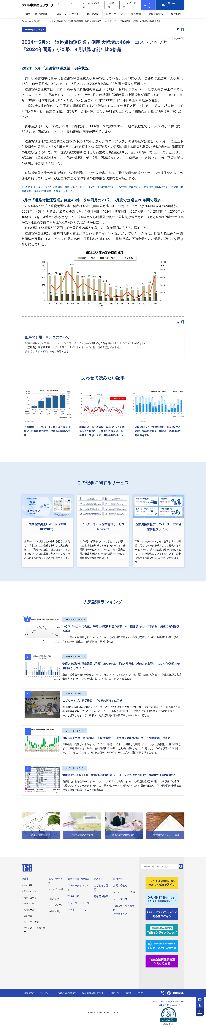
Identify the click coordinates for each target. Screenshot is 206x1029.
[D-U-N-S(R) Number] (162, 898)
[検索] (181, 866)
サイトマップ (120, 899)
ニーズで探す (56, 905)
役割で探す (55, 911)
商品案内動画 (101, 896)
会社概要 (28, 885)
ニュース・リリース (78, 903)
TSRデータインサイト (67, 13)
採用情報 (118, 878)
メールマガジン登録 (124, 892)
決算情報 (28, 915)
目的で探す (55, 899)
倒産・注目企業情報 (36, 13)
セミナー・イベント (78, 909)
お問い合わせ (120, 885)
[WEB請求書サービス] (41, 825)
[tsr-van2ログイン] (162, 882)
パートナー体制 (31, 921)
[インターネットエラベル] (162, 945)
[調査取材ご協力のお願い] (124, 825)
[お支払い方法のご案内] (82, 825)
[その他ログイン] (162, 914)
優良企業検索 (156, 13)
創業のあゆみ (30, 897)
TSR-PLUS (92, 13)
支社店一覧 (29, 909)
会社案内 (176, 13)
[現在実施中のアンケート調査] (165, 825)
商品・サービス (114, 13)
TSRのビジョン (31, 891)
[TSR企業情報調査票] (162, 961)
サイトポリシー (43, 351)
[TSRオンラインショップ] (162, 929)
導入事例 (136, 13)
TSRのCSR (29, 903)
